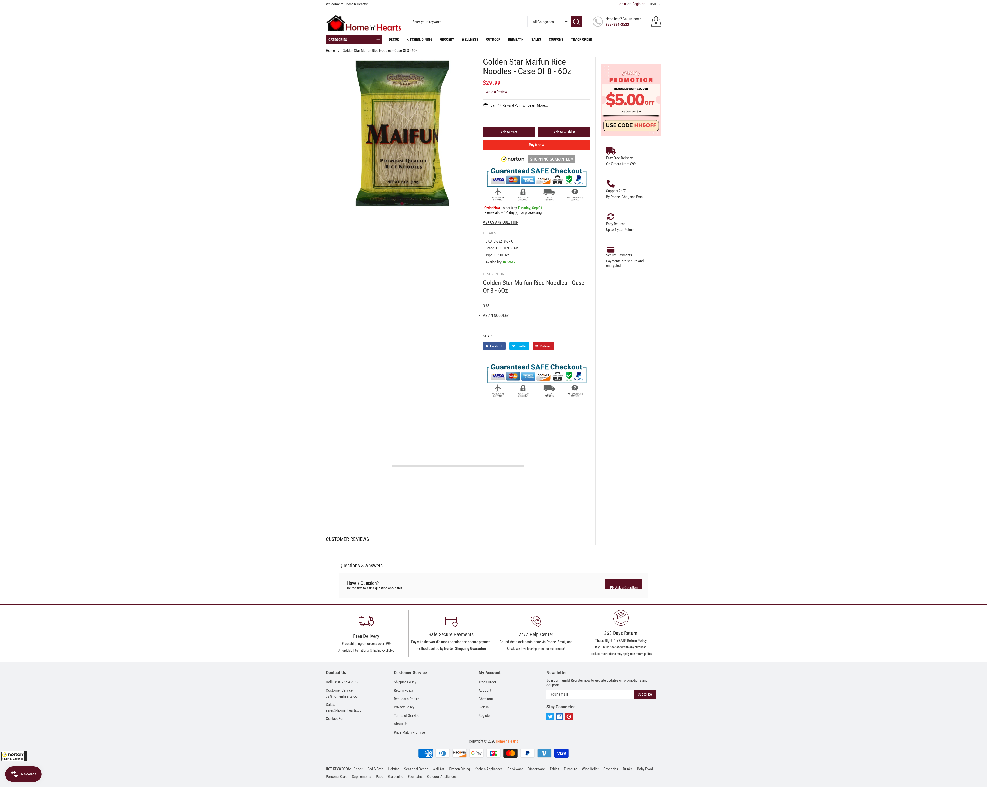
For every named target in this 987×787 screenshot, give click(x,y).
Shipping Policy (405, 682)
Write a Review (496, 92)
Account (485, 690)
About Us (400, 723)
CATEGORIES (337, 40)
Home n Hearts (507, 741)
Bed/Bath (516, 39)
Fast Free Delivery (619, 158)
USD (653, 4)
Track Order (581, 39)
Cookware (515, 769)
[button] (14, 756)
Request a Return (406, 699)
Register (636, 4)
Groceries (610, 769)
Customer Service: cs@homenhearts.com (343, 693)
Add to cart (508, 132)
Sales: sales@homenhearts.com (345, 707)
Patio (379, 776)
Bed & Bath (375, 769)
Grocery (447, 39)
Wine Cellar (590, 769)
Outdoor (493, 39)
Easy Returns (615, 223)
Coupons (556, 39)
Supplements (361, 776)
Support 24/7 (616, 191)
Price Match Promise (409, 732)
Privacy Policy (404, 707)
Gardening (395, 776)
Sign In (484, 707)
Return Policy (403, 690)
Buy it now (536, 145)
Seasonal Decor (416, 769)
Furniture (570, 769)
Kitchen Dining (459, 769)
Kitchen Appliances (488, 769)
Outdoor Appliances (442, 776)
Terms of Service (406, 715)
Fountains (415, 776)
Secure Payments (619, 255)
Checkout (486, 699)
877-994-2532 (617, 24)
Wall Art (438, 769)
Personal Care (336, 776)
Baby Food (645, 769)
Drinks (628, 769)
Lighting (393, 769)
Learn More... (538, 105)
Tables (554, 769)
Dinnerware (536, 769)
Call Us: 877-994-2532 (342, 682)
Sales (536, 39)
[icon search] (576, 21)
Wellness (470, 39)
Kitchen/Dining (419, 39)
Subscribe (645, 694)
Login (622, 4)
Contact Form (336, 718)
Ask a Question (626, 587)
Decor (394, 39)
